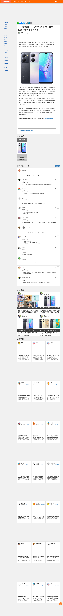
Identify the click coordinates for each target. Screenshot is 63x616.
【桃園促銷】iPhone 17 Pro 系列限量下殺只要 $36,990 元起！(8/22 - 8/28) (23, 356)
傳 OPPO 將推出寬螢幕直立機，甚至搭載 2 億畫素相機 (53, 436)
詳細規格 (22, 157)
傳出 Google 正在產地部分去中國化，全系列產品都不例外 (38, 597)
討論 (22, 1)
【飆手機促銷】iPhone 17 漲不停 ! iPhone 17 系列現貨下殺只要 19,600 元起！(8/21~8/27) (53, 396)
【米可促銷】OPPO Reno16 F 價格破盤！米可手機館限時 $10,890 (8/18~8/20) (38, 436)
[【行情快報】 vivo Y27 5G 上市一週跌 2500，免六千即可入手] (49, 301)
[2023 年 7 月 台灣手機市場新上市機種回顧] (28, 301)
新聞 (15, 1)
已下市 (22, 155)
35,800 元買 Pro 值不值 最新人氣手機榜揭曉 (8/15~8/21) (53, 356)
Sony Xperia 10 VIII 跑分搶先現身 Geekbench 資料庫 (24, 476)
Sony (27, 464)
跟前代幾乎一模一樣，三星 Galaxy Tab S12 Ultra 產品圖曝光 (53, 557)
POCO (5, 43)
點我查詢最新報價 (49, 118)
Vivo (29, 33)
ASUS (5, 35)
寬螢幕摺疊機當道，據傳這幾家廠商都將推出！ (24, 396)
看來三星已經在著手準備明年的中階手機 (24, 517)
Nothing (6, 50)
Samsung (6, 24)
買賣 (30, 1)
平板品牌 (6, 57)
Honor (27, 544)
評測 (19, 1)
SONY (5, 28)
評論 (61, 603)
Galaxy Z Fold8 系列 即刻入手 (27, 130)
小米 (5, 39)
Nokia (5, 45)
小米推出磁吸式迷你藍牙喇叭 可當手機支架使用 (38, 356)
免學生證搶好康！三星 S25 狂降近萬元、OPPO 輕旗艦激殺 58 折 (39, 517)
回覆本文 (58, 166)
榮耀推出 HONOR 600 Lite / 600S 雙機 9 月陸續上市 (24, 557)
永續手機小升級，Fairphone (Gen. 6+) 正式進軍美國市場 (24, 597)
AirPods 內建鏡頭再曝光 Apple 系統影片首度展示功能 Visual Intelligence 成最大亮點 (53, 597)
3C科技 (5, 67)
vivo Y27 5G (22, 139)
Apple (5, 26)
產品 (26, 1)
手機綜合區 (57, 344)
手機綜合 (6, 52)
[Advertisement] (38, 371)
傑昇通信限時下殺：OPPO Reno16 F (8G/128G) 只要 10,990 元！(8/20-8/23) (53, 517)
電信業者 (6, 60)
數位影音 (42, 344)
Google (5, 41)
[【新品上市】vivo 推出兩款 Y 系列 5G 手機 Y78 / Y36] (49, 323)
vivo (5, 30)
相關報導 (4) (22, 159)
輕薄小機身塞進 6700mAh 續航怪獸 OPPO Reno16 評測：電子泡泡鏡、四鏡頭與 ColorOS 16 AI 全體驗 (38, 557)
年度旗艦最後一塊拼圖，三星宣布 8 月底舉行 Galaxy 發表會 (53, 476)
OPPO (5, 33)
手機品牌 (6, 22)
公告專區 (6, 70)
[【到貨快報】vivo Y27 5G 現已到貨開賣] (28, 323)
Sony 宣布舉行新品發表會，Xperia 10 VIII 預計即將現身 (38, 476)
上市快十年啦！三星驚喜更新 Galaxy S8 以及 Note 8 (38, 396)
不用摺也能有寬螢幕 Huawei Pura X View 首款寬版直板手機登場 (23, 436)
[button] (49, 1)
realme (5, 37)
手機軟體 (6, 63)
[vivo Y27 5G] (22, 148)
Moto (5, 48)
